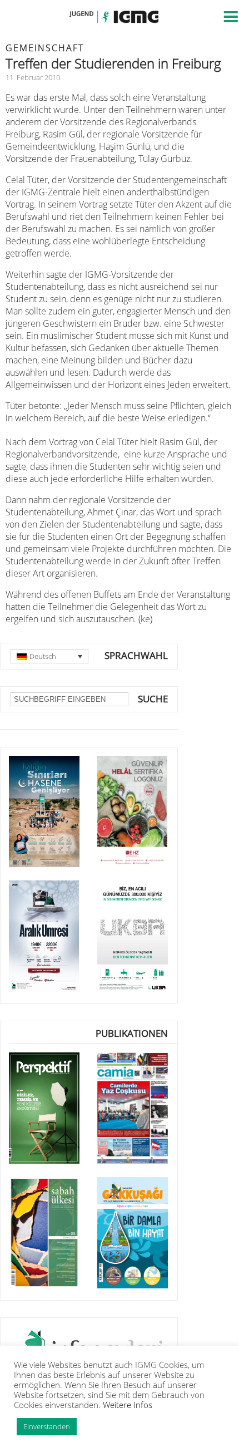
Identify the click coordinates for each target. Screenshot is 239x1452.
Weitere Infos (127, 1404)
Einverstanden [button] (46, 1426)
